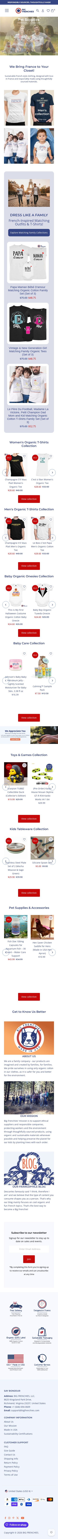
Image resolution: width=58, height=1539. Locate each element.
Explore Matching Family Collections (29, 232)
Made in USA (10, 1429)
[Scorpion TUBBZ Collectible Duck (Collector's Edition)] (15, 774)
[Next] (52, 472)
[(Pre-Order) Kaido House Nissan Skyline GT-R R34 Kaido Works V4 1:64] (42, 774)
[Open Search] (37, 10)
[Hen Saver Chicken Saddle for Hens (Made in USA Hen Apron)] (42, 927)
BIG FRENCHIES (30, 1532)
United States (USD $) (19, 1491)
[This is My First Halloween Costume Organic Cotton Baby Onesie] (15, 595)
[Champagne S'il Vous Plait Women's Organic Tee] (15, 464)
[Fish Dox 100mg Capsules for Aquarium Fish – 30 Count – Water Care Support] (15, 926)
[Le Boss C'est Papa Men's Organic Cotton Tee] (42, 528)
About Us (8, 1421)
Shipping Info (11, 1458)
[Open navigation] (7, 11)
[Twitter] (18, 1518)
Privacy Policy (11, 1470)
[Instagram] (9, 1518)
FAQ (6, 1446)
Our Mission (10, 1425)
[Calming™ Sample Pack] (42, 666)
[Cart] (52, 10)
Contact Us (9, 1454)
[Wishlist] (48, 10)
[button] (24, 456)
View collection (29, 498)
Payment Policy (11, 1466)
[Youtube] (22, 1518)
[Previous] (5, 472)
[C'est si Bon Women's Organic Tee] (42, 464)
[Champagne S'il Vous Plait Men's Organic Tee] (15, 528)
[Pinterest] (13, 1518)
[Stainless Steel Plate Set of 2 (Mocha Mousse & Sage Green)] (15, 848)
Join (29, 1259)
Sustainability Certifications (18, 1433)
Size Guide (9, 1450)
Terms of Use (11, 1474)
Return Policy (11, 1462)
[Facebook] (5, 1518)
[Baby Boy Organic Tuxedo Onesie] (42, 595)
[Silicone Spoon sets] (42, 848)
